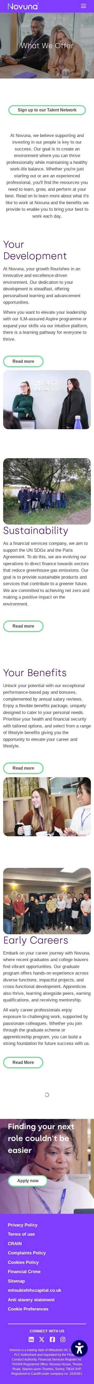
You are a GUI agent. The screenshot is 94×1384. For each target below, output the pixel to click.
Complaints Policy (27, 1252)
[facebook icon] (52, 1340)
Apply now (27, 1180)
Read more (23, 361)
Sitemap (16, 1281)
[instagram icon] (63, 1340)
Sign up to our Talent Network (47, 110)
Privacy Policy (22, 1224)
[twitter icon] (41, 1340)
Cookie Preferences (28, 1309)
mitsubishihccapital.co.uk (34, 1290)
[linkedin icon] (31, 1340)
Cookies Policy (23, 1262)
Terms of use (21, 1234)
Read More (23, 1062)
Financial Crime (24, 1271)
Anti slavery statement (31, 1299)
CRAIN (15, 1243)
